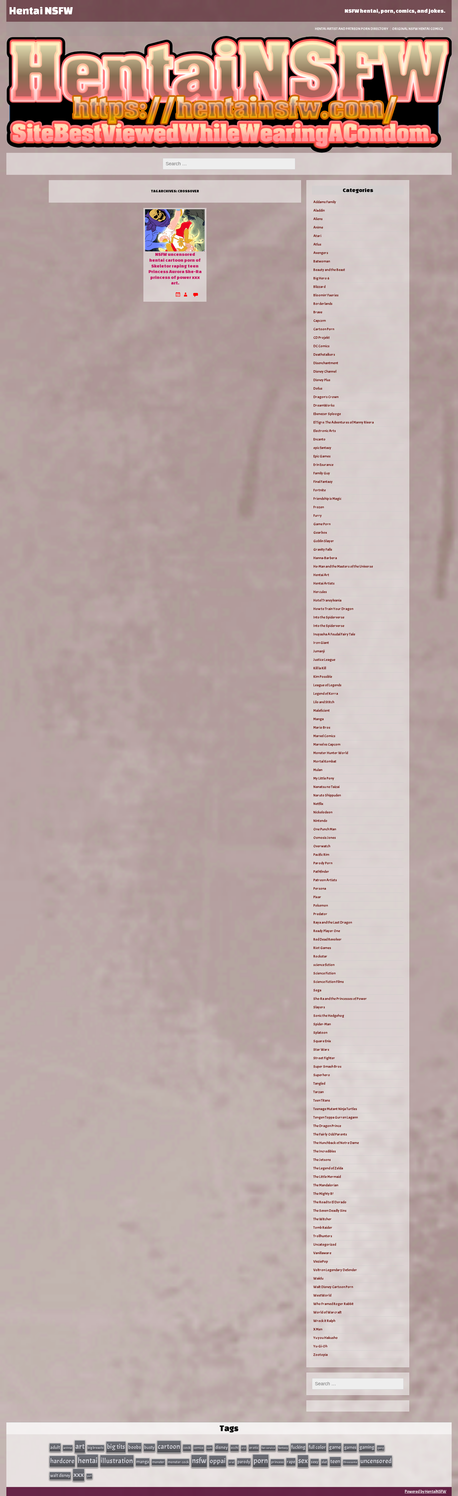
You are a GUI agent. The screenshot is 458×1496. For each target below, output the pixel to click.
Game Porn (322, 524)
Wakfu (318, 1278)
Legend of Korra (325, 693)
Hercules (320, 592)
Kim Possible (322, 676)
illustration (117, 1460)
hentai (88, 1461)
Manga (318, 719)
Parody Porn (322, 863)
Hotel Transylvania (327, 600)
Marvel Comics (324, 736)
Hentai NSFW (41, 10)
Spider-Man (322, 1024)
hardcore (62, 1461)
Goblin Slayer (323, 541)
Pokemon (320, 905)
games (350, 1447)
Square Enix (322, 1041)
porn (260, 1461)
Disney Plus (321, 380)
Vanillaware (322, 1253)
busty (149, 1447)
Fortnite (319, 490)
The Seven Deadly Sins (329, 1210)
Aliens (318, 219)
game (335, 1447)
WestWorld (322, 1295)
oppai (218, 1461)
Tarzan (318, 1092)
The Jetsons (322, 1159)
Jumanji (319, 651)
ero (243, 1448)
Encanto (319, 439)
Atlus (317, 244)
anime (67, 1448)
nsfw (199, 1461)
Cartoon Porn (323, 329)
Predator (320, 914)
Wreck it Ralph (324, 1321)
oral (231, 1462)
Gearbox (320, 532)
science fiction (323, 965)
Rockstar (320, 956)
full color (317, 1447)
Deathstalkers (324, 354)
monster (158, 1462)
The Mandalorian (325, 1185)
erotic (253, 1447)
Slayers (319, 1007)
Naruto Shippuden (327, 795)
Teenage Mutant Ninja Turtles (335, 1109)
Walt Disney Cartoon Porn (333, 1287)
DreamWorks (323, 405)
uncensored (375, 1461)
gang (380, 1448)
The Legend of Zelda (328, 1168)
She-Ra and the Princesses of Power (340, 998)
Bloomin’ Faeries (325, 295)
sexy (314, 1461)
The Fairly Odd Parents (330, 1134)
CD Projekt (321, 337)
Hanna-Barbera (325, 558)
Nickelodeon (322, 812)
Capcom (319, 320)
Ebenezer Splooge (327, 414)
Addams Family (324, 202)
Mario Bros (321, 727)
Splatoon (320, 1032)
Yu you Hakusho (325, 1337)
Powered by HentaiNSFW (425, 1491)
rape (291, 1461)
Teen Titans (321, 1100)
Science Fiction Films (328, 981)
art (80, 1446)
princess (277, 1462)
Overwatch (321, 846)
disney (221, 1447)
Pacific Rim (321, 854)
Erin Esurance (323, 464)
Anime (318, 227)
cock (187, 1447)
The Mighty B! (323, 1193)
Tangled (319, 1083)
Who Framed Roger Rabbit (333, 1304)
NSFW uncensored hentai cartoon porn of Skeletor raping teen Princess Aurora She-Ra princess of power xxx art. (175, 268)
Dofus (317, 388)
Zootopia (320, 1354)
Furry (317, 515)
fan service (268, 1448)
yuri (89, 1476)
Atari (317, 236)
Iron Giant (321, 642)
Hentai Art (321, 575)
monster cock (178, 1462)
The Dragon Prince (327, 1126)
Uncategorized (324, 1244)
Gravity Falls (322, 549)
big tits (116, 1446)
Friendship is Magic (327, 498)
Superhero (321, 1075)
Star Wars (321, 1049)
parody (243, 1461)
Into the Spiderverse (328, 617)
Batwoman (321, 261)
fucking (298, 1447)
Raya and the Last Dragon (332, 922)
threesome (350, 1462)
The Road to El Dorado (329, 1202)
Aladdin (319, 210)
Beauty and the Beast (329, 270)
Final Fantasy (323, 481)
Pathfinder (321, 871)
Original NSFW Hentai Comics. (418, 28)
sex (303, 1461)
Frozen (318, 507)
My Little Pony (323, 778)
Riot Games (322, 948)
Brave (317, 312)
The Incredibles (324, 1151)
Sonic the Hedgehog (328, 1015)
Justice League (324, 659)
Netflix (318, 804)
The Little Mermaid (327, 1176)
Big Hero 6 (321, 278)
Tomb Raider (322, 1227)
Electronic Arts (324, 431)
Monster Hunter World (330, 753)
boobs (134, 1447)
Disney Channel (324, 371)
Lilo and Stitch (323, 702)
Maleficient (321, 710)
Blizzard (319, 286)
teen (335, 1461)
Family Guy (321, 473)
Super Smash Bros (327, 1066)
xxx (78, 1474)
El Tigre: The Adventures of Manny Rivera (343, 422)
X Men (317, 1329)
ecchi (234, 1447)
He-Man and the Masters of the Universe (343, 566)
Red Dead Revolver (327, 939)
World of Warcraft (327, 1312)
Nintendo (320, 820)
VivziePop (320, 1261)
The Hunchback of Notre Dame (336, 1143)
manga (142, 1461)
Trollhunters (322, 1236)
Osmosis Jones (324, 837)
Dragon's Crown (325, 397)
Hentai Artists (323, 583)
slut (324, 1462)
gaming (366, 1447)
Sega (317, 990)
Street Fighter (324, 1058)
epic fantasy (322, 448)
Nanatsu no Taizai (326, 787)
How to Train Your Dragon (333, 609)
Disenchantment (325, 363)
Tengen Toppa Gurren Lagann (335, 1117)
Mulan (317, 770)
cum (209, 1448)
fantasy (283, 1448)
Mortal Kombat (324, 761)
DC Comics (321, 346)
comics (199, 1448)
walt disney (60, 1475)
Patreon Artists (325, 880)
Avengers (320, 253)
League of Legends (327, 685)
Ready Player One (326, 931)
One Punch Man (324, 829)
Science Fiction (324, 973)
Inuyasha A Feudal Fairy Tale (334, 634)
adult (55, 1447)
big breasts (96, 1448)
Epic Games (322, 456)
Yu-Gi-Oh (320, 1346)
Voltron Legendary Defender (335, 1270)
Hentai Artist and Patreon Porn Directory (351, 28)
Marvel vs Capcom (326, 744)
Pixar (317, 897)
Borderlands (322, 303)
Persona (319, 888)
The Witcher (322, 1219)
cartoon (169, 1446)
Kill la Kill (319, 668)
